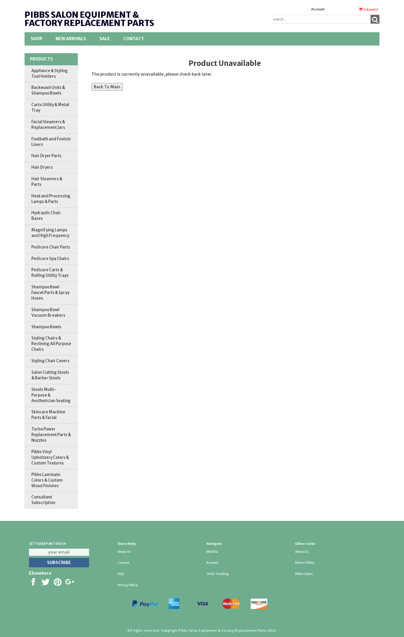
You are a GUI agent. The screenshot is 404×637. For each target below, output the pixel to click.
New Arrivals (71, 38)
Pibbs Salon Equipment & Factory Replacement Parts (89, 18)
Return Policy (304, 563)
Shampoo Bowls (46, 326)
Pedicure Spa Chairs (50, 258)
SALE (104, 38)
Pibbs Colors (304, 574)
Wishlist (212, 552)
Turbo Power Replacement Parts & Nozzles (51, 435)
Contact (133, 38)
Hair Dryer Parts (46, 155)
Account (317, 9)
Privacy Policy (128, 585)
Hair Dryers (42, 167)
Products (41, 59)
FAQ (121, 574)
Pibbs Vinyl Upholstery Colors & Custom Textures (50, 457)
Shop (36, 38)
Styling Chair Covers (50, 360)
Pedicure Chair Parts (50, 247)
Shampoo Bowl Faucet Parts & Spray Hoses (50, 293)
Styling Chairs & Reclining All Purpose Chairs (51, 344)
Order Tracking (217, 574)
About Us (124, 552)
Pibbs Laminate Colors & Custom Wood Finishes (47, 480)
